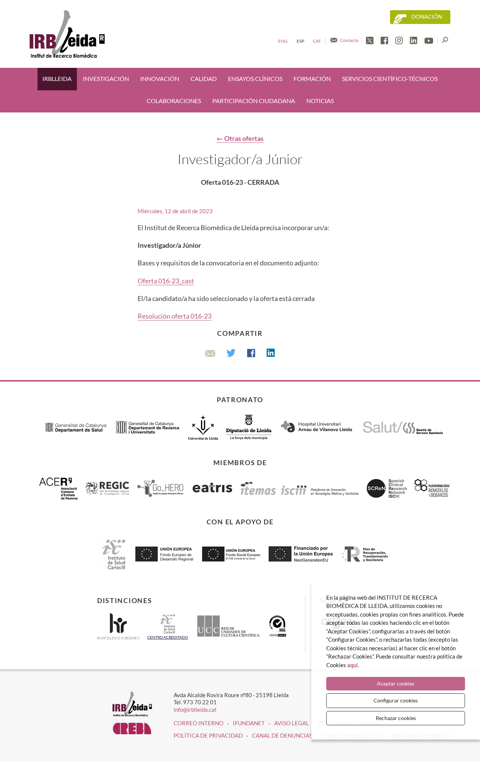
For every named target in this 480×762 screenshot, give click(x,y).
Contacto (349, 40)
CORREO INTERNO (199, 723)
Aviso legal (291, 723)
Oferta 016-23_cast (166, 281)
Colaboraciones (174, 100)
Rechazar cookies (396, 718)
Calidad (203, 78)
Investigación (106, 78)
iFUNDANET (249, 723)
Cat (317, 41)
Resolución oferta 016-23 (175, 316)
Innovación (159, 78)
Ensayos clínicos (255, 78)
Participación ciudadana (253, 100)
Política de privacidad (208, 735)
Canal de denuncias (282, 735)
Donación (426, 16)
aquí (352, 665)
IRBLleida (57, 78)
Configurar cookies (396, 700)
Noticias (320, 100)
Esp (300, 41)
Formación (312, 78)
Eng (283, 41)
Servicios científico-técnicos (390, 78)
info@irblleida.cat (195, 709)
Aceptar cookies (395, 683)
